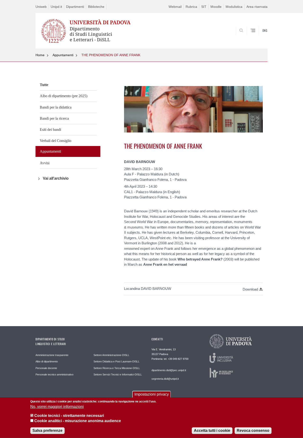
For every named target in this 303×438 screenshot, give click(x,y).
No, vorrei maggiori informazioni (57, 407)
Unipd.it (56, 7)
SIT (203, 7)
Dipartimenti (75, 7)
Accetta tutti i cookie (212, 431)
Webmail (175, 7)
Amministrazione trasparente (52, 355)
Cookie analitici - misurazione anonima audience (77, 421)
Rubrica (191, 7)
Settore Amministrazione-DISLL (111, 355)
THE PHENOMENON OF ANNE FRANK (110, 55)
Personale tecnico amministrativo (54, 374)
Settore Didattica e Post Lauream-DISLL (116, 361)
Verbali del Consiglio (55, 141)
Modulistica (234, 7)
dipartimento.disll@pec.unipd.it (169, 370)
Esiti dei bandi (50, 130)
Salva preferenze (47, 431)
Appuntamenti (63, 55)
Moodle (216, 7)
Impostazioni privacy (151, 394)
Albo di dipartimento (47, 361)
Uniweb (41, 7)
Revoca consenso (253, 431)
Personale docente (46, 368)
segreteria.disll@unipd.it (165, 378)
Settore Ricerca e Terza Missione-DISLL (117, 368)
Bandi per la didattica (55, 107)
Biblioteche (96, 7)
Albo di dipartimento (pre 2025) (63, 96)
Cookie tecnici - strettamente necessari (69, 416)
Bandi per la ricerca (54, 118)
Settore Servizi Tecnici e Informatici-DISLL (118, 374)
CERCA (260, 37)
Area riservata (256, 7)
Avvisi (44, 163)
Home (40, 55)
